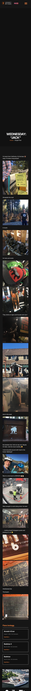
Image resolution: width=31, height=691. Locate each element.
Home (11, 140)
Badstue (7, 657)
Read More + (7, 637)
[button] (26, 3)
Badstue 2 (8, 644)
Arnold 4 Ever (9, 631)
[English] (15, 3)
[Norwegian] (17, 3)
